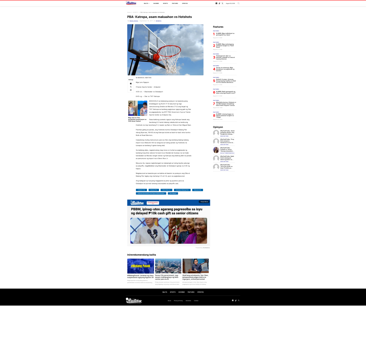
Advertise (188, 300)
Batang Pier (153, 190)
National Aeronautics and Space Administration (151, 193)
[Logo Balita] (131, 3)
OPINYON (185, 3)
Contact (196, 300)
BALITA (146, 3)
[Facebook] (131, 84)
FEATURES (175, 3)
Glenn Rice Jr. (166, 190)
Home (129, 12)
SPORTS (165, 3)
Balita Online (134, 21)
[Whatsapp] (131, 90)
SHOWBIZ (156, 3)
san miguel (173, 193)
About (169, 300)
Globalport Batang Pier (182, 190)
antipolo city (141, 190)
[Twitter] (131, 87)
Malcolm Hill (197, 190)
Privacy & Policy (178, 300)
